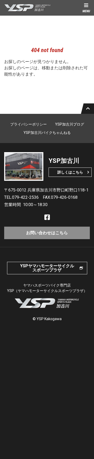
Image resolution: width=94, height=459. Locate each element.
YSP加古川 (27, 8)
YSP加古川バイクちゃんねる (47, 133)
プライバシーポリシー (28, 124)
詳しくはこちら (70, 172)
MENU (86, 11)
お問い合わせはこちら (47, 232)
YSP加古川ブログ (69, 124)
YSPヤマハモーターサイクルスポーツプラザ (47, 267)
